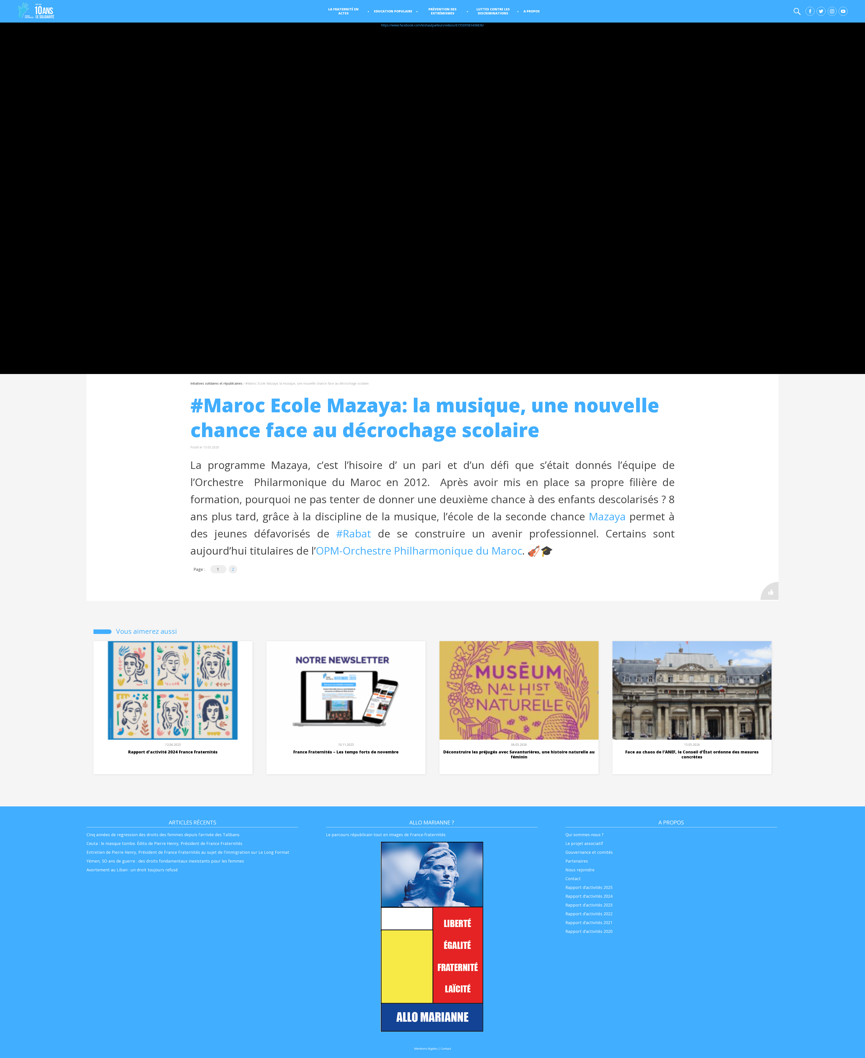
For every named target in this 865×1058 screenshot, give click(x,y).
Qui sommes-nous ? (584, 834)
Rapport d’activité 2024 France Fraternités (173, 752)
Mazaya (607, 516)
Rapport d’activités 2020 (588, 931)
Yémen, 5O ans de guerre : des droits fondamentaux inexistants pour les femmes (165, 861)
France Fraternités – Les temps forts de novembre (345, 752)
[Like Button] (769, 591)
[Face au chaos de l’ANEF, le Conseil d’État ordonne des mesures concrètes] (692, 690)
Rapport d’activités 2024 (588, 896)
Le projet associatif (584, 843)
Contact (573, 878)
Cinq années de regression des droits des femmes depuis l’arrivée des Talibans (162, 834)
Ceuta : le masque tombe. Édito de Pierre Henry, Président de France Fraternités (164, 843)
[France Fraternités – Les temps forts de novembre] (346, 690)
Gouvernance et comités (589, 852)
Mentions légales (426, 1049)
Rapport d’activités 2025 (588, 887)
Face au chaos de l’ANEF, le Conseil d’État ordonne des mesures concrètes (692, 754)
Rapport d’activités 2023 (588, 905)
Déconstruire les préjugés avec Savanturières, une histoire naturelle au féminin (519, 754)
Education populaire (393, 11)
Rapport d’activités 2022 (588, 913)
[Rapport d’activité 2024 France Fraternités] (173, 690)
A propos (532, 11)
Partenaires (576, 861)
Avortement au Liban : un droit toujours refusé (132, 869)
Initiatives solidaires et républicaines (216, 383)
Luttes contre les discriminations (493, 11)
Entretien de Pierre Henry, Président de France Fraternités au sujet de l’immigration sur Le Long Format (187, 852)
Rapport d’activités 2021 (588, 922)
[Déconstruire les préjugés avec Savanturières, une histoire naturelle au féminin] (519, 690)
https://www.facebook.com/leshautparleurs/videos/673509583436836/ (432, 25)
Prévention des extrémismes (442, 11)
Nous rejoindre (579, 869)
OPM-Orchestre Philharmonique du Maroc (419, 551)
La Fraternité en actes (343, 11)
